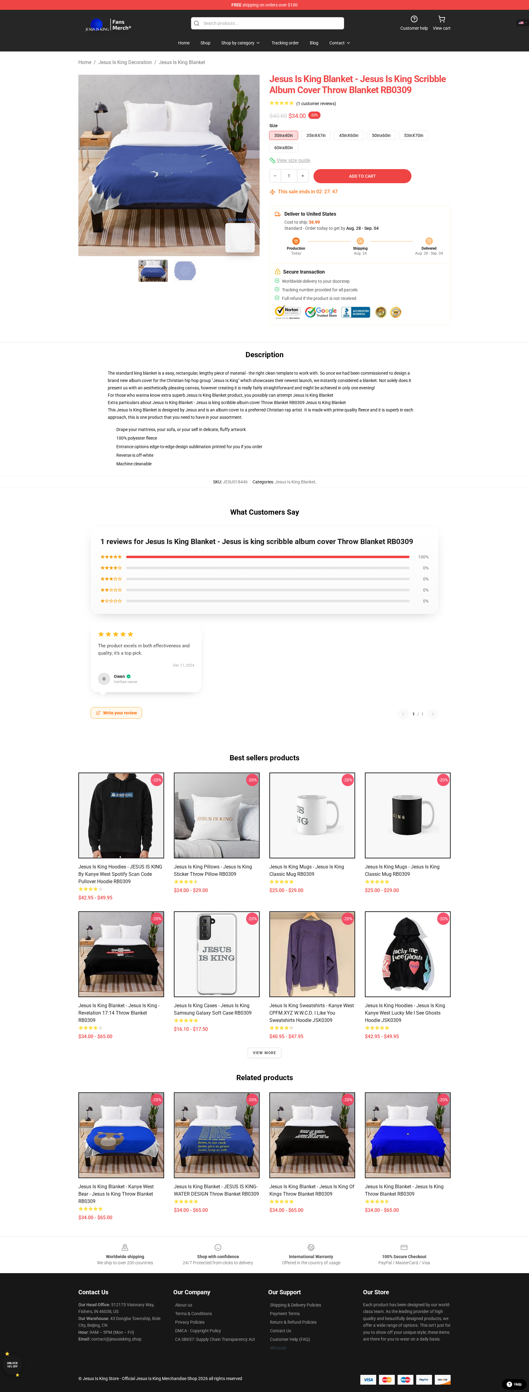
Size (273, 125)
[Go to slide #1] (153, 271)
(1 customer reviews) (316, 103)
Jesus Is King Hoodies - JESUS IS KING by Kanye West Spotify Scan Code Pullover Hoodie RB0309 (120, 874)
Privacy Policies (189, 1322)
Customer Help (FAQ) (290, 1339)
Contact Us (280, 1330)
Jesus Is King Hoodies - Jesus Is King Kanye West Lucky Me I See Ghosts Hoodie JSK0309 (405, 1013)
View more (264, 1053)
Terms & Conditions (193, 1313)
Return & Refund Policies (293, 1322)
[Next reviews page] (432, 714)
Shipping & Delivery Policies (295, 1305)
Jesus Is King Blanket (182, 62)
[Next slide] (250, 165)
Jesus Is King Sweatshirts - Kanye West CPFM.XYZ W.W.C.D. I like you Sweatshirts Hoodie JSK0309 (311, 1013)
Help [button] (518, 1384)
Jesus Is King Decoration (125, 62)
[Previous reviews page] (403, 714)
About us (183, 1305)
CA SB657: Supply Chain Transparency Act (215, 1339)
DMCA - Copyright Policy (198, 1330)
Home (84, 62)
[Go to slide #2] (185, 271)
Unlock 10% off (12, 1365)
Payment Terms (285, 1313)
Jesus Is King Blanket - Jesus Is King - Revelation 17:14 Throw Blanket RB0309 (118, 1013)
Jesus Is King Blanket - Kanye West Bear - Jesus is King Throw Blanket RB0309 (116, 1194)
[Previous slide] (87, 165)
